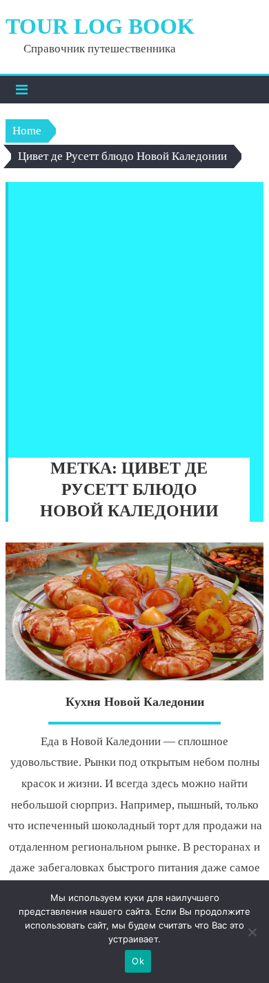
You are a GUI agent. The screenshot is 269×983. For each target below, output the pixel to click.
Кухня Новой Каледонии (135, 702)
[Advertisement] (134, 316)
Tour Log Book (100, 26)
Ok (138, 960)
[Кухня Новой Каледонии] (134, 611)
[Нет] (252, 932)
